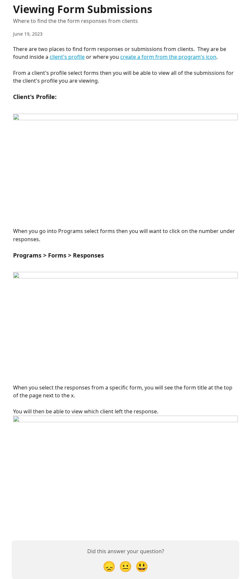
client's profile (67, 56)
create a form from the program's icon (168, 56)
